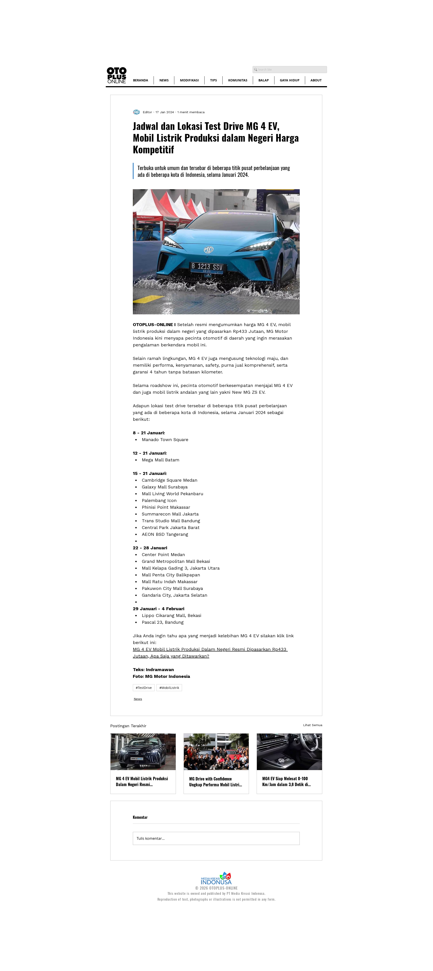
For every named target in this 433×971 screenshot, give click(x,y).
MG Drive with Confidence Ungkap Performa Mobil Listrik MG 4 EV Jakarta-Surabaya (215, 781)
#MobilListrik (169, 688)
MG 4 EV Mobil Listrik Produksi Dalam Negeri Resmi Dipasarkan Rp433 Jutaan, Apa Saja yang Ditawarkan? (142, 781)
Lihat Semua (312, 725)
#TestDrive (144, 688)
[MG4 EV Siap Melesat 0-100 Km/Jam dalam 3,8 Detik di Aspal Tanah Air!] (289, 752)
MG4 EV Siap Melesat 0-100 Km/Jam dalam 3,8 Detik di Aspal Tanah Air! (285, 781)
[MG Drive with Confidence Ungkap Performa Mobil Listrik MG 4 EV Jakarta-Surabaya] (216, 752)
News (138, 699)
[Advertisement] (135, 31)
